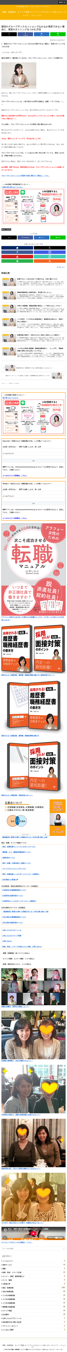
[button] (63, 1249)
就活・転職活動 (7, 229)
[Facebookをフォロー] (17, 252)
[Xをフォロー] (50, 248)
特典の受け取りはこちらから (12, 187)
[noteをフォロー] (50, 256)
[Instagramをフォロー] (50, 252)
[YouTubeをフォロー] (17, 256)
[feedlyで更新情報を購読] (17, 261)
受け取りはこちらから (10, 398)
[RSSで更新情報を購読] (50, 261)
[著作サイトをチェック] (17, 248)
